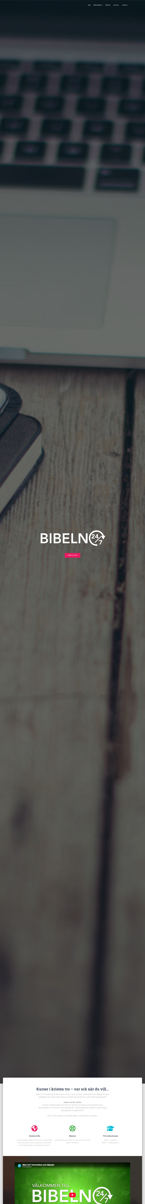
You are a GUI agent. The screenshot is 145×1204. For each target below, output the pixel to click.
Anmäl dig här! (72, 555)
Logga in (124, 5)
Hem (89, 5)
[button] (102, 5)
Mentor (108, 5)
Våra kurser (97, 5)
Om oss (115, 5)
